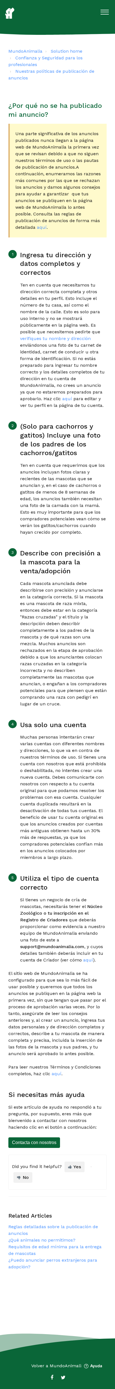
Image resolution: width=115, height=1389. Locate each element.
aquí (42, 227)
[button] (104, 10)
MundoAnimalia (25, 51)
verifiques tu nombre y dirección (55, 338)
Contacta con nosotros (34, 1142)
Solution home (66, 51)
